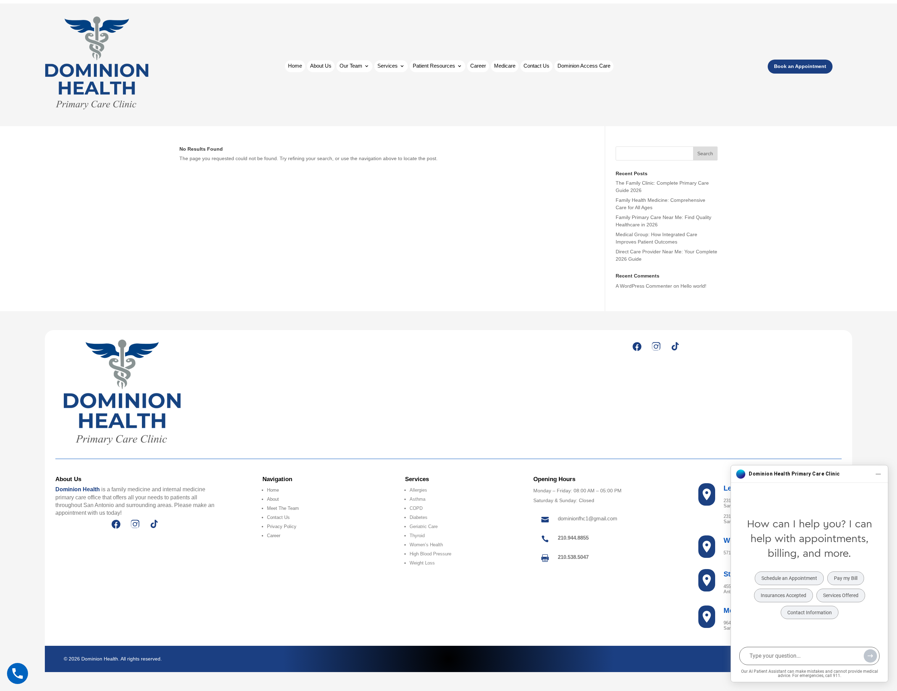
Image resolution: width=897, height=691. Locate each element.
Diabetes (418, 517)
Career (478, 66)
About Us (320, 66)
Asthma (417, 499)
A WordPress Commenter (644, 286)
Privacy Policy (281, 526)
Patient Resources (434, 66)
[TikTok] (675, 347)
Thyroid (417, 535)
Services (387, 66)
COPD (416, 508)
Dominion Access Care (583, 66)
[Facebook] (637, 347)
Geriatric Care (424, 526)
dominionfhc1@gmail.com (587, 518)
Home (295, 66)
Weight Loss (422, 563)
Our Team (351, 66)
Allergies (418, 490)
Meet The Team (283, 508)
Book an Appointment (800, 66)
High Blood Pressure (430, 553)
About (273, 499)
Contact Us (536, 66)
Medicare (504, 66)
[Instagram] (656, 347)
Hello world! (693, 286)
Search (705, 153)
